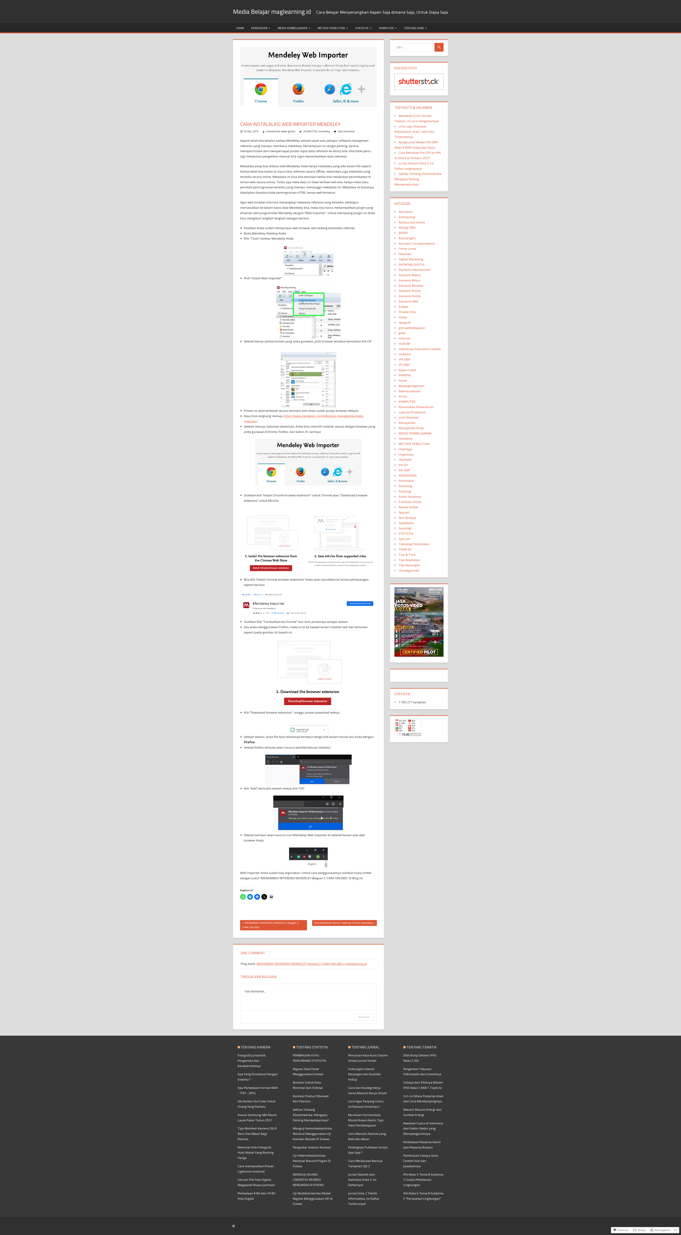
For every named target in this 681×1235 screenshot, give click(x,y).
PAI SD (403, 465)
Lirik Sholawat (409, 417)
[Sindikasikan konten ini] (239, 1047)
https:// (289, 416)
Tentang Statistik (312, 1047)
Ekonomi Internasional (414, 270)
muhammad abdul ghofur (280, 131)
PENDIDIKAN (259, 28)
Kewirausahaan (409, 391)
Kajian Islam (407, 370)
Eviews (403, 307)
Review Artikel (408, 507)
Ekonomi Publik (410, 296)
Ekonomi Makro (410, 275)
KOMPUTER (386, 28)
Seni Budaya (407, 518)
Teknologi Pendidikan (414, 544)
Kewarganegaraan (411, 386)
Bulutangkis (407, 238)
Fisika (403, 317)
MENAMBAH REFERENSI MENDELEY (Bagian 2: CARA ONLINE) (269, 925)
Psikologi (405, 491)
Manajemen (407, 423)
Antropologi (407, 217)
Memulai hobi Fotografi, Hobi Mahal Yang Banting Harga (256, 1152)
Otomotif (405, 460)
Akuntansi (406, 212)
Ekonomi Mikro (409, 280)
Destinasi (405, 254)
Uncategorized (409, 570)
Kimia (403, 396)
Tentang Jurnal (365, 1047)
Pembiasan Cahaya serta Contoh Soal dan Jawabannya (420, 1160)
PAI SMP (404, 470)
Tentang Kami (414, 28)
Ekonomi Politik (410, 291)
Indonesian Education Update (420, 349)
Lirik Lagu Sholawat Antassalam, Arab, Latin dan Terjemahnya (414, 131)
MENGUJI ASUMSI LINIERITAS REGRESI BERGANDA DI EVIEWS (308, 1179)
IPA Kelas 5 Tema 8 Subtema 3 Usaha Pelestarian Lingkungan (423, 1179)
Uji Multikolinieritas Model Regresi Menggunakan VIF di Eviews (313, 1198)
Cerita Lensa (407, 249)
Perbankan (406, 481)
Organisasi (406, 454)
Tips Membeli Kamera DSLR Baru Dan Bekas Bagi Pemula (257, 1133)
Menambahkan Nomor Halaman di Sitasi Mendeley (342, 923)
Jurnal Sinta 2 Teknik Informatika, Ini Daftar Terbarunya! (364, 1198)
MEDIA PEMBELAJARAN (292, 28)
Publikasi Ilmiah (410, 502)
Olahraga (405, 449)
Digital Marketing (411, 259)
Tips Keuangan (409, 565)
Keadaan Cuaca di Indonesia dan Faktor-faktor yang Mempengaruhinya (423, 1128)
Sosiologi (405, 528)
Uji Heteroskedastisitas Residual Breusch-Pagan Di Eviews (312, 1160)
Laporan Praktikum (412, 412)
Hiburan (405, 338)
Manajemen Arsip (411, 428)
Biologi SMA (407, 227)
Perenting (405, 486)
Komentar (364, 1016)
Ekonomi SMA (408, 301)
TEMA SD (405, 549)
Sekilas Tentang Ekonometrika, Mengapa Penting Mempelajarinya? (418, 179)
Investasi (405, 354)
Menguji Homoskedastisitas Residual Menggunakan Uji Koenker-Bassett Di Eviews (312, 1133)
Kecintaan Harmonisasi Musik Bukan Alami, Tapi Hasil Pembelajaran (366, 1120)
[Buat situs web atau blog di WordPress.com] (233, 1226)
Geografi (405, 322)
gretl (402, 333)
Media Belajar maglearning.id (272, 11)
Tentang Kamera (255, 1047)
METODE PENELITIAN (331, 28)
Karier (403, 380)
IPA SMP (404, 359)
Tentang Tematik (421, 1047)
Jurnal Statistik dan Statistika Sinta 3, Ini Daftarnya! (362, 1179)
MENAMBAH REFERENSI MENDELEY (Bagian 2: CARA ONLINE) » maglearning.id (311, 964)
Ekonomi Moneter (411, 286)
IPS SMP (404, 365)
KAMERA (405, 375)
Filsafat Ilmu (407, 312)
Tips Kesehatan (409, 560)
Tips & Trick (407, 555)
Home (240, 28)
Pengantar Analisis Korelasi (312, 1147)
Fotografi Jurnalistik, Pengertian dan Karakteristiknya (252, 1060)
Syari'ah (404, 539)
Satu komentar (346, 131)
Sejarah (404, 512)
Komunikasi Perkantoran (416, 407)
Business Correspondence (417, 243)
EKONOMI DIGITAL (412, 264)
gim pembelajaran (412, 328)
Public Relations (410, 497)
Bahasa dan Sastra (412, 222)
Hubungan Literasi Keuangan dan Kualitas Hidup (364, 1074)
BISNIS (403, 233)
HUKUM (404, 344)
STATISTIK (361, 28)
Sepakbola (406, 523)
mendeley (324, 131)
